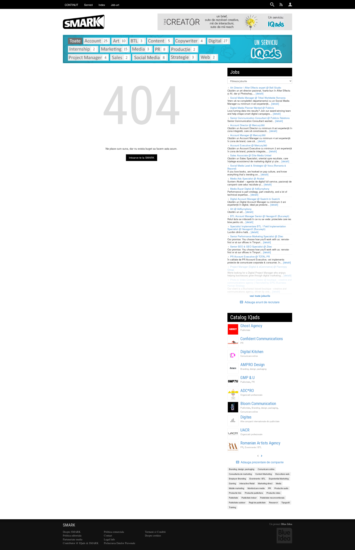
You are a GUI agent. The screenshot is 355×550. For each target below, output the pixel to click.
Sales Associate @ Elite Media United (250, 155)
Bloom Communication (258, 403)
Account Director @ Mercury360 (247, 125)
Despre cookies (153, 535)
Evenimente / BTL (253, 447)
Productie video (273, 492)
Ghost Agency (251, 325)
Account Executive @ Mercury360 (248, 145)
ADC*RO (247, 390)
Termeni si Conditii (155, 532)
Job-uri (115, 5)
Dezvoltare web (282, 473)
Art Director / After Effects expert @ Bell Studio (255, 87)
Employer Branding (237, 478)
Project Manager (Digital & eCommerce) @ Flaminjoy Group (257, 268)
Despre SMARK (71, 532)
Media (278, 483)
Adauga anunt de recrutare (262, 302)
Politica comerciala (114, 532)
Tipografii (285, 502)
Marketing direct (265, 483)
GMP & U (247, 377)
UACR (244, 430)
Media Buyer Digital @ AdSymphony (249, 188)
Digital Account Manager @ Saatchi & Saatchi (255, 199)
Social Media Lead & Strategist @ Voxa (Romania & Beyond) (256, 167)
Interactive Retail (246, 483)
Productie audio (281, 488)
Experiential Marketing (279, 478)
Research (273, 502)
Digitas (245, 417)
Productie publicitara (254, 492)
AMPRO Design (252, 364)
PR (241, 342)
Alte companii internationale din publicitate (259, 421)
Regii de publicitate (257, 502)
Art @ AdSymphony (241, 209)
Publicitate (245, 329)
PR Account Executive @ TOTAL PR (250, 256)
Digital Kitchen (251, 351)
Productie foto (235, 492)
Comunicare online (249, 355)
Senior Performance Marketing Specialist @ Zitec (256, 236)
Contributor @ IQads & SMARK (80, 543)
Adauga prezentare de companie (262, 462)
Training (232, 507)
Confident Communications (261, 338)
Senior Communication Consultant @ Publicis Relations (260, 118)
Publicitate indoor (249, 497)
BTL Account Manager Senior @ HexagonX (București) (259, 216)
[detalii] (259, 93)
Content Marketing (263, 473)
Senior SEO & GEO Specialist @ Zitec (251, 246)
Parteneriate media (72, 539)
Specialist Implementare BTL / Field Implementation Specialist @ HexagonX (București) (256, 228)
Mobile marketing (236, 488)
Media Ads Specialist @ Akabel (247, 178)
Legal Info (109, 539)
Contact (108, 535)
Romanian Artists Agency (260, 443)
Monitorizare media (256, 488)
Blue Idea (286, 524)
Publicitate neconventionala (272, 497)
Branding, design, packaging (253, 368)
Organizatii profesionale (251, 394)
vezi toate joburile (260, 296)
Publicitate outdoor (237, 502)
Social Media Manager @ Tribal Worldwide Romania (257, 97)
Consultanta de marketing (240, 473)
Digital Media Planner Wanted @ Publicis (252, 107)
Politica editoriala (72, 535)
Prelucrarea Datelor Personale (119, 543)
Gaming (232, 483)
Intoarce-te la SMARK (141, 157)
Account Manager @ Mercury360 (248, 135)
